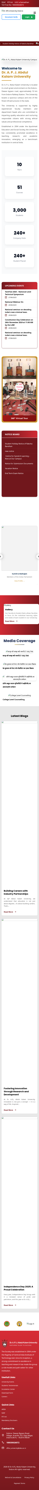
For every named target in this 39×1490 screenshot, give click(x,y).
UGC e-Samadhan (22, 2)
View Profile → (19, 581)
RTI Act (10, 2)
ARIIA (4, 1409)
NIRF (3, 1413)
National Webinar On (14, 302)
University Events (8, 1382)
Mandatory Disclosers (9, 1420)
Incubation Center (8, 1389)
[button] (19, 387)
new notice (9, 451)
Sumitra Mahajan (19, 574)
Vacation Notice (11, 468)
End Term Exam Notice (14, 473)
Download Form (7, 1393)
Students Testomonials (10, 1385)
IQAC (4, 2)
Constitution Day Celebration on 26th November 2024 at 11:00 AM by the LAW (19, 322)
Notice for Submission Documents (19, 463)
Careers (4, 1397)
